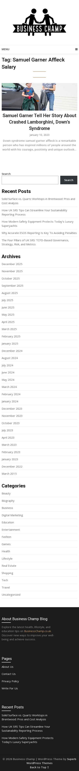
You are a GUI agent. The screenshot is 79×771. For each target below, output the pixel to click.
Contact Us (9, 674)
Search (6, 174)
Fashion (6, 537)
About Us (7, 666)
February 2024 (11, 394)
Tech (5, 580)
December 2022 (12, 466)
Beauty (6, 493)
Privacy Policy (10, 681)
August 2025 (10, 293)
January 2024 (10, 401)
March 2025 (9, 329)
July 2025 (7, 300)
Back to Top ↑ (39, 767)
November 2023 (12, 416)
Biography (8, 500)
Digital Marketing (12, 515)
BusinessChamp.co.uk (37, 631)
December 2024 (12, 351)
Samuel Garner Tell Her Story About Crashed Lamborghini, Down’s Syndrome (39, 122)
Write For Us (10, 688)
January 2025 (10, 343)
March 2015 (9, 473)
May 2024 (8, 379)
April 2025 (8, 322)
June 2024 (8, 372)
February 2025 (11, 336)
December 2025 (12, 264)
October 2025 (11, 278)
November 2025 (12, 271)
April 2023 (8, 437)
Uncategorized (11, 594)
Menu (5, 49)
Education (8, 522)
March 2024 (9, 387)
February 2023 (11, 452)
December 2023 (12, 408)
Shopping (7, 573)
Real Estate (9, 565)
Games (6, 544)
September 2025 (12, 285)
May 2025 (8, 314)
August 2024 (10, 358)
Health (6, 551)
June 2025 (8, 307)
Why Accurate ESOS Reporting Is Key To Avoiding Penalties (39, 233)
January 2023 (10, 459)
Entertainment (11, 529)
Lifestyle (7, 558)
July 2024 (7, 365)
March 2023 (9, 444)
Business (7, 508)
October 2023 (11, 423)
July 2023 (7, 430)
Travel (6, 587)
